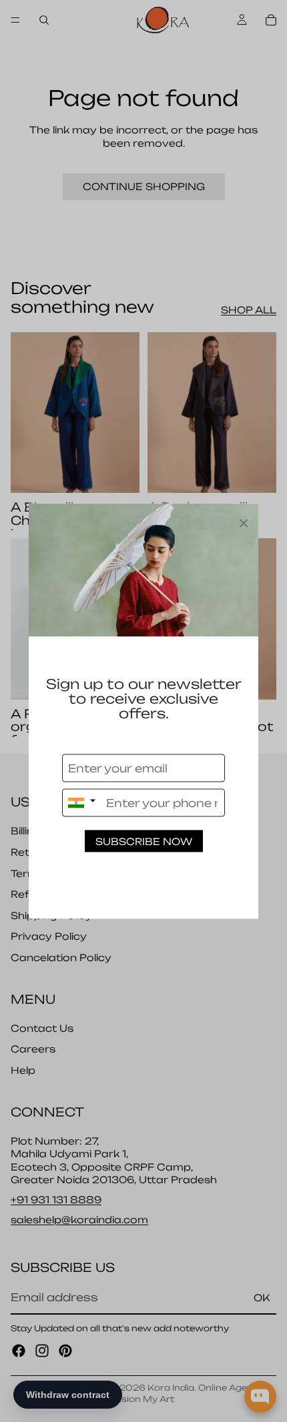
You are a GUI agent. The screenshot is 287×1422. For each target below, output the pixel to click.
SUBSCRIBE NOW (143, 841)
